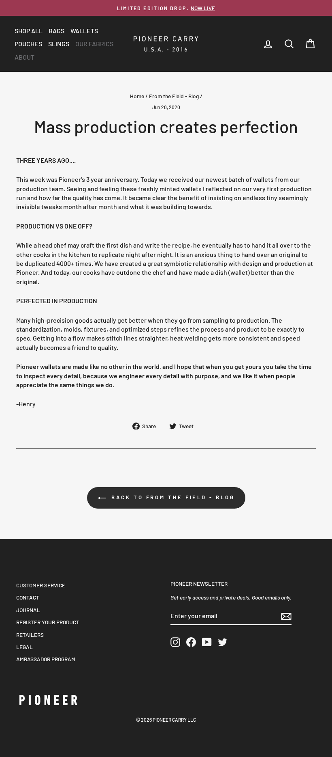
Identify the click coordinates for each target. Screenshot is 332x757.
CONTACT (27, 597)
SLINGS (58, 43)
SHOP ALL (29, 31)
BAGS (56, 31)
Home (137, 96)
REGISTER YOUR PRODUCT (47, 622)
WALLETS (84, 31)
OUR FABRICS (94, 43)
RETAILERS (30, 634)
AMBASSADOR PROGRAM (45, 659)
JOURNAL (28, 609)
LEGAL (24, 646)
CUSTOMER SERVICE (40, 585)
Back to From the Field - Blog (172, 497)
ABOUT (24, 57)
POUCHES (28, 43)
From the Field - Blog (174, 96)
